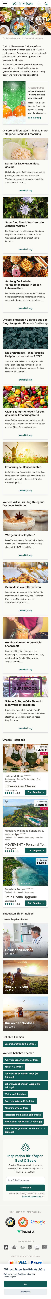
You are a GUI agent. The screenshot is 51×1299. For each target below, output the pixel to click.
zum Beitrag (34, 117)
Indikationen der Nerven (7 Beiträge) (23, 1121)
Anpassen (25, 1291)
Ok (25, 1284)
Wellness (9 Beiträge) (16, 1094)
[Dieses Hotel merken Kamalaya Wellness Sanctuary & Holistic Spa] (6, 801)
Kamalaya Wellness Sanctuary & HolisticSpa (24, 832)
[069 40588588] (39, 3)
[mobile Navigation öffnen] (5, 3)
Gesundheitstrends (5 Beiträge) (21, 1044)
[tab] (21, 770)
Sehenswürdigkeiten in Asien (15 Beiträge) (21, 1075)
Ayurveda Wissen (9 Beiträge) (20, 1101)
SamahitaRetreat (19, 889)
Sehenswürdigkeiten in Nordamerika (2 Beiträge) (25, 1130)
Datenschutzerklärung (32, 1196)
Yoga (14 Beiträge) (14, 1066)
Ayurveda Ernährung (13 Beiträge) (22, 1060)
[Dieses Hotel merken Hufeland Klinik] (6, 746)
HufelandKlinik (18, 776)
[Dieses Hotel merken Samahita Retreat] (6, 860)
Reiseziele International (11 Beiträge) (23, 1114)
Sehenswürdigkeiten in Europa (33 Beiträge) (22, 1086)
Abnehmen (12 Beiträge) (17, 1108)
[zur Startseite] (22, 3)
